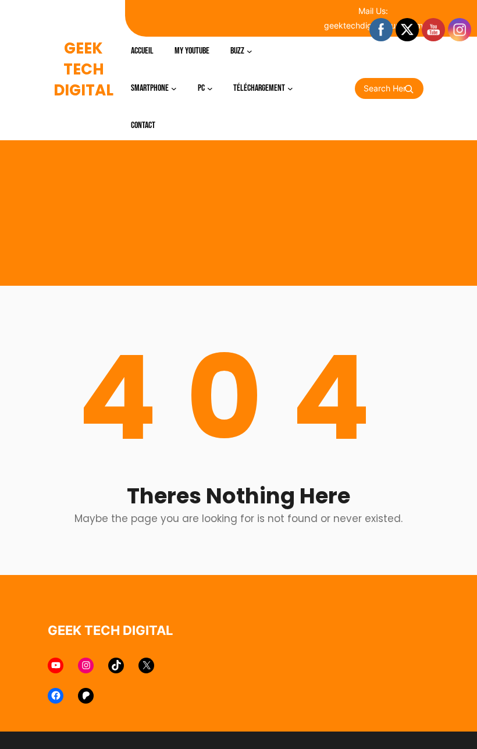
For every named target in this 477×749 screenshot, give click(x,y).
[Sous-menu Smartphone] (174, 88)
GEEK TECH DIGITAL (83, 69)
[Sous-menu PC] (210, 88)
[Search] (408, 89)
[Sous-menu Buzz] (249, 51)
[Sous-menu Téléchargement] (290, 88)
